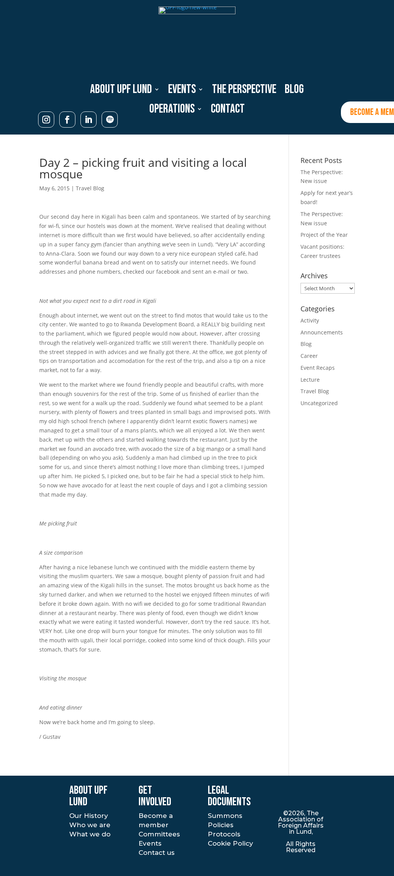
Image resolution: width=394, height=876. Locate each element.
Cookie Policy (230, 843)
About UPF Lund (121, 90)
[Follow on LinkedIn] (88, 119)
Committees (159, 834)
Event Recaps (318, 367)
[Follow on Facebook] (67, 119)
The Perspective (244, 90)
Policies (221, 825)
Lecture (310, 379)
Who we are (89, 825)
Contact (228, 109)
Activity (310, 320)
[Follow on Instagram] (46, 119)
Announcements (322, 332)
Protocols (224, 834)
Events (182, 90)
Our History (88, 815)
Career (309, 355)
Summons (225, 815)
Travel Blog (90, 188)
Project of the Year (324, 234)
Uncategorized (319, 403)
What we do (89, 834)
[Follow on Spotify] (110, 119)
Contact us (157, 852)
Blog (294, 90)
